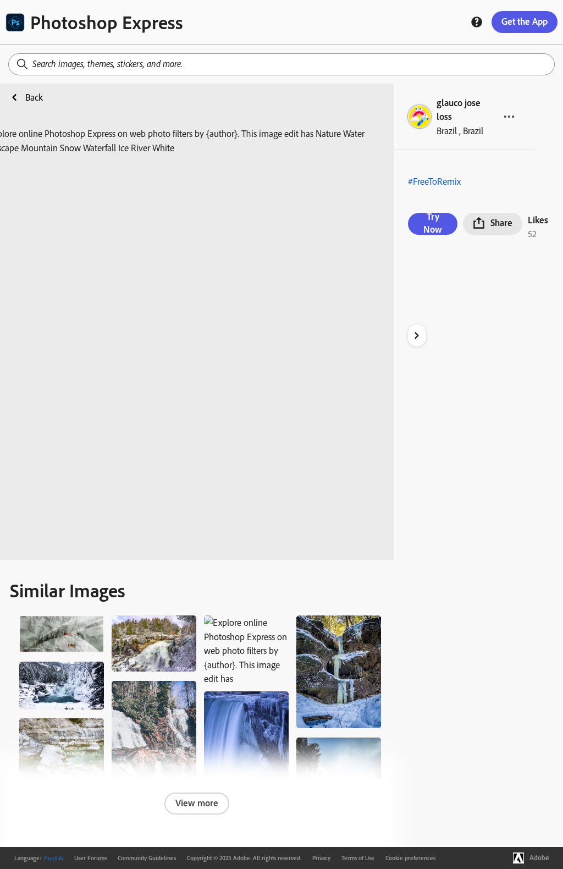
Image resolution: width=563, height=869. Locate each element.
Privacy (321, 858)
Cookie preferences (410, 858)
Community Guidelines (147, 858)
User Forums (90, 858)
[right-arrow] (417, 335)
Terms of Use (357, 858)
